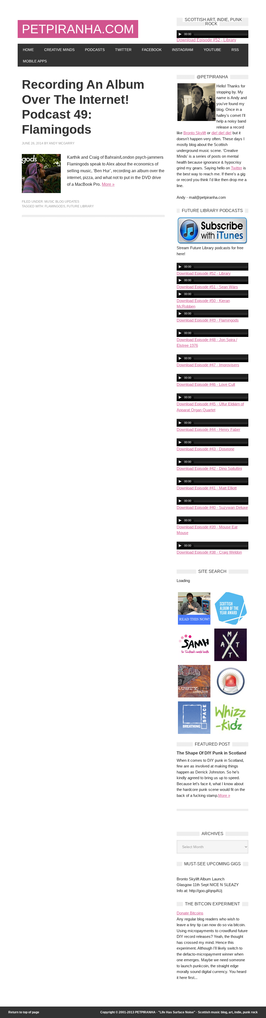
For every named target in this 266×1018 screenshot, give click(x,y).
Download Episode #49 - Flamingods (208, 320)
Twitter (123, 50)
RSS (235, 50)
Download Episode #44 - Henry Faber (208, 429)
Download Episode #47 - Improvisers (208, 365)
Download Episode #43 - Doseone (205, 449)
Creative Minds (59, 50)
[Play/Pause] (180, 34)
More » (108, 184)
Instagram (182, 50)
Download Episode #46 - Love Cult (206, 384)
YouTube (212, 50)
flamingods (55, 206)
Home (28, 50)
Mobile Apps (35, 61)
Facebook (152, 50)
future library (80, 206)
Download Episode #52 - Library (206, 40)
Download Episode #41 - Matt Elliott (207, 488)
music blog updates (61, 201)
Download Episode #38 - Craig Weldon (209, 552)
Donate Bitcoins (190, 913)
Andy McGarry (62, 143)
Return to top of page (23, 1012)
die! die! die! (221, 133)
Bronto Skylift (194, 133)
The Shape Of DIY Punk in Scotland (211, 753)
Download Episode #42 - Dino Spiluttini (209, 468)
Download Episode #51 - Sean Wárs (207, 287)
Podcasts (95, 50)
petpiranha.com (78, 29)
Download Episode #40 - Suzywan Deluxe (212, 507)
